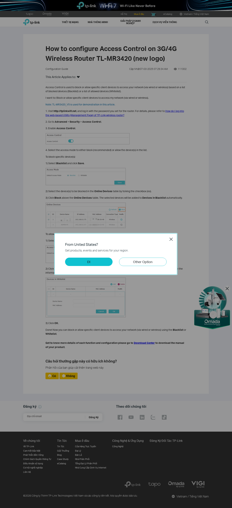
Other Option (142, 262)
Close (171, 239)
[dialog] (116, 254)
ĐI (88, 262)
